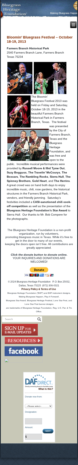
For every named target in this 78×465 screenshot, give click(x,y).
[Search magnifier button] (39, 319)
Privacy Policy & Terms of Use (38, 289)
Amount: (29, 427)
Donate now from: (33, 396)
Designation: (31, 412)
